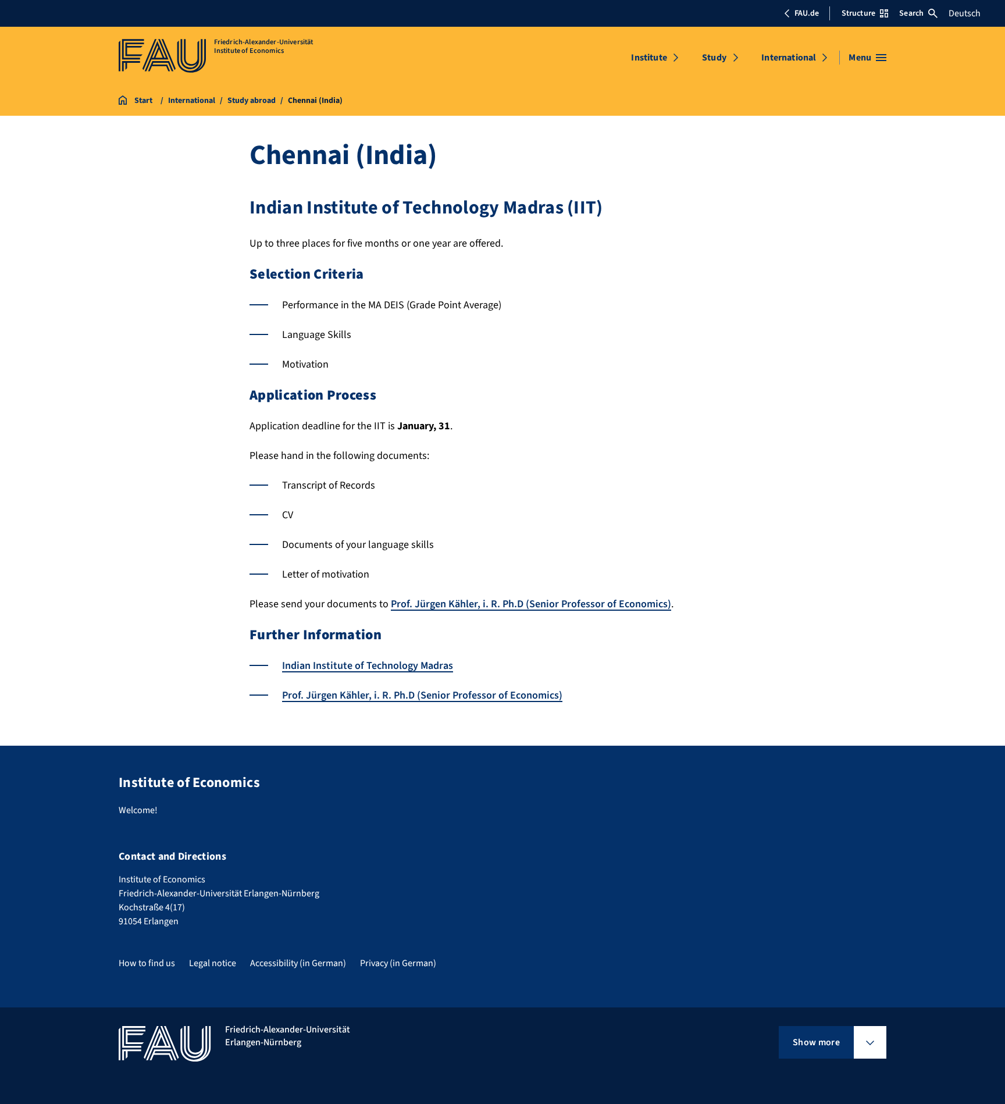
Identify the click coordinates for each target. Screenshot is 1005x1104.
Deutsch (965, 13)
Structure (858, 13)
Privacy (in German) (398, 963)
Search (911, 13)
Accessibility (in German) (298, 963)
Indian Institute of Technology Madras (367, 665)
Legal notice (212, 963)
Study (714, 57)
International (788, 57)
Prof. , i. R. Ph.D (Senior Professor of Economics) (531, 604)
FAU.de (806, 13)
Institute (649, 57)
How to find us (147, 963)
